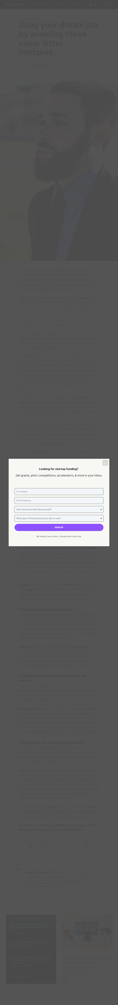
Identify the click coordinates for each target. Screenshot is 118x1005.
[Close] (105, 463)
